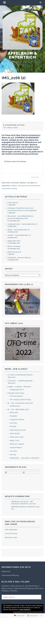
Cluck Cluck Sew (11, 533)
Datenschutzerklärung (10, 575)
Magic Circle (14, 440)
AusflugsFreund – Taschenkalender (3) (22, 224)
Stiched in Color (11, 537)
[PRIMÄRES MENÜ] (5, 2)
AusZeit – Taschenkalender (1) (19, 235)
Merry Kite (14, 412)
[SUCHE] (40, 2)
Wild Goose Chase (17, 437)
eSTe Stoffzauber (11, 530)
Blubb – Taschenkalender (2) (18, 230)
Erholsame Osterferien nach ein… (24, 504)
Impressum (6, 571)
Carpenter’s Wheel (17, 419)
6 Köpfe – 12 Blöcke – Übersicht (19, 387)
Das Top (13, 454)
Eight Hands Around (18, 430)
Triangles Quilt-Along (15, 393)
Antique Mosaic (16, 447)
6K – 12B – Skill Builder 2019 (18, 409)
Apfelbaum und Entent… (20, 501)
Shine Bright (15, 433)
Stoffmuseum (15, 406)
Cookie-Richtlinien (25, 609)
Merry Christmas (14, 246)
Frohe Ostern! (13, 202)
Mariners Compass (17, 444)
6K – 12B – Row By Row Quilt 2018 (20, 403)
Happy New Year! (14, 241)
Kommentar (35, 177)
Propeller (13, 416)
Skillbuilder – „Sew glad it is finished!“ (25, 458)
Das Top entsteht (16, 396)
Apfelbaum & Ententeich (22, 55)
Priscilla (13, 426)
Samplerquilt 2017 (17, 390)
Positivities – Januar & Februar (19, 257)
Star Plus (13, 423)
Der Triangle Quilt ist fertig (20, 399)
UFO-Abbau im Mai (14, 126)
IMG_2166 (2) (14, 78)
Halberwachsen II (14, 252)
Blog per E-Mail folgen (15, 582)
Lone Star (13, 451)
